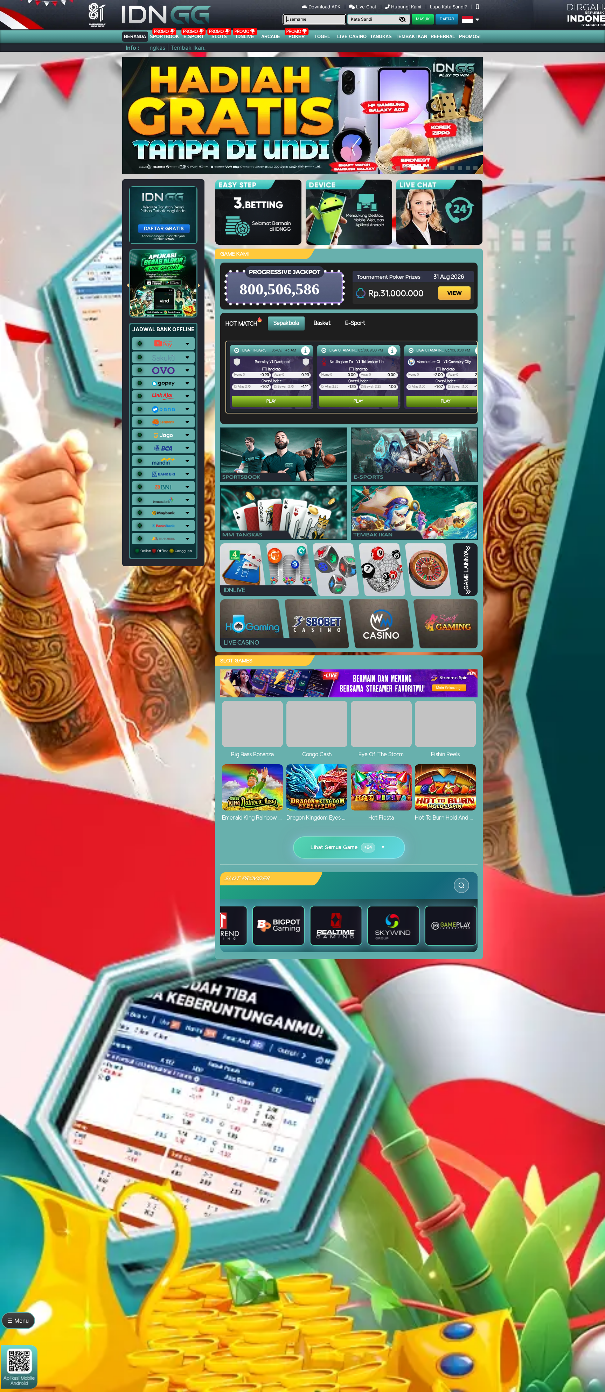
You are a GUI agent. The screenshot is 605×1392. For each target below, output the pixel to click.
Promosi (470, 36)
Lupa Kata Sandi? (449, 6)
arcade (270, 36)
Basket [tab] (322, 323)
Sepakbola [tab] (286, 323)
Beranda (135, 36)
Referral (443, 36)
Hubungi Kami (406, 6)
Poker (296, 36)
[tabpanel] (353, 377)
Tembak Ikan (411, 36)
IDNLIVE (245, 36)
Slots (219, 36)
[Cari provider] (461, 885)
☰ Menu (18, 1320)
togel (322, 36)
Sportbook (164, 36)
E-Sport (193, 36)
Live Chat (365, 6)
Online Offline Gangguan (165, 551)
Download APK (324, 6)
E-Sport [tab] (355, 323)
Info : (132, 47)
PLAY (271, 401)
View (455, 287)
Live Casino (352, 36)
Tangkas (381, 36)
